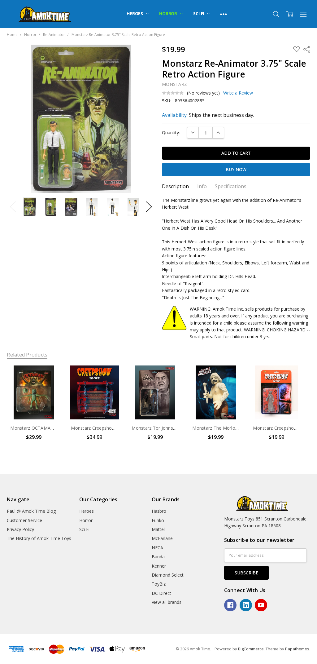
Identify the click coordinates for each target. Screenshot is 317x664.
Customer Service (24, 520)
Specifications (230, 186)
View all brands (166, 602)
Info (202, 186)
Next (149, 206)
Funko (158, 520)
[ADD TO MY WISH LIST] (50, 387)
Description (175, 186)
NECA (157, 548)
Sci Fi (199, 13)
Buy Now (34, 406)
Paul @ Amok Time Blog (31, 511)
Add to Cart (34, 393)
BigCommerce (251, 649)
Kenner (159, 566)
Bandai (159, 557)
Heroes (135, 13)
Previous (13, 206)
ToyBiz (159, 584)
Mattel (158, 529)
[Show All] (223, 14)
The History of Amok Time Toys (39, 538)
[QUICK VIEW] (50, 377)
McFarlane (162, 538)
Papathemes (297, 649)
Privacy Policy (20, 529)
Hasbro (159, 511)
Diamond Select (168, 575)
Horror (168, 13)
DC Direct (161, 593)
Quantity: (171, 132)
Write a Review (238, 93)
